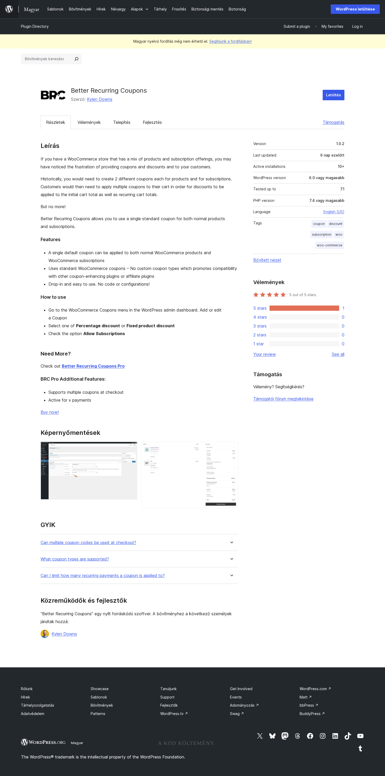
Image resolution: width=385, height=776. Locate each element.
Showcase (100, 688)
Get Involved (241, 688)
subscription (321, 234)
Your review (264, 354)
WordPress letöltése (355, 9)
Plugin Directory (35, 26)
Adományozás (244, 705)
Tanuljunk (168, 688)
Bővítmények (102, 705)
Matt (306, 697)
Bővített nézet (267, 260)
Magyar (77, 743)
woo (339, 234)
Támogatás (333, 122)
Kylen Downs (99, 99)
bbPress (309, 705)
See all (338, 354)
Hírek (25, 697)
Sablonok (99, 697)
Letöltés (333, 95)
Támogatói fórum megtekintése (283, 398)
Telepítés (121, 122)
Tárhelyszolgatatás (37, 705)
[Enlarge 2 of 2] (231, 448)
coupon (319, 224)
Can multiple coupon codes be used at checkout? (88, 542)
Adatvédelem (32, 713)
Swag (237, 713)
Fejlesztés (152, 122)
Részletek (55, 122)
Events (236, 697)
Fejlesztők (169, 705)
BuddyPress (312, 713)
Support (167, 697)
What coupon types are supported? (75, 559)
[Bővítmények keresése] (76, 59)
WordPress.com (315, 688)
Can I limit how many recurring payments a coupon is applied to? (103, 575)
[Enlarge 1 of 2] (130, 448)
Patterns (98, 713)
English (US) (333, 211)
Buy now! (50, 412)
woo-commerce (329, 245)
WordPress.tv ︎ (174, 713)
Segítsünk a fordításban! (230, 41)
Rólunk (27, 688)
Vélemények (89, 122)
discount (335, 224)
